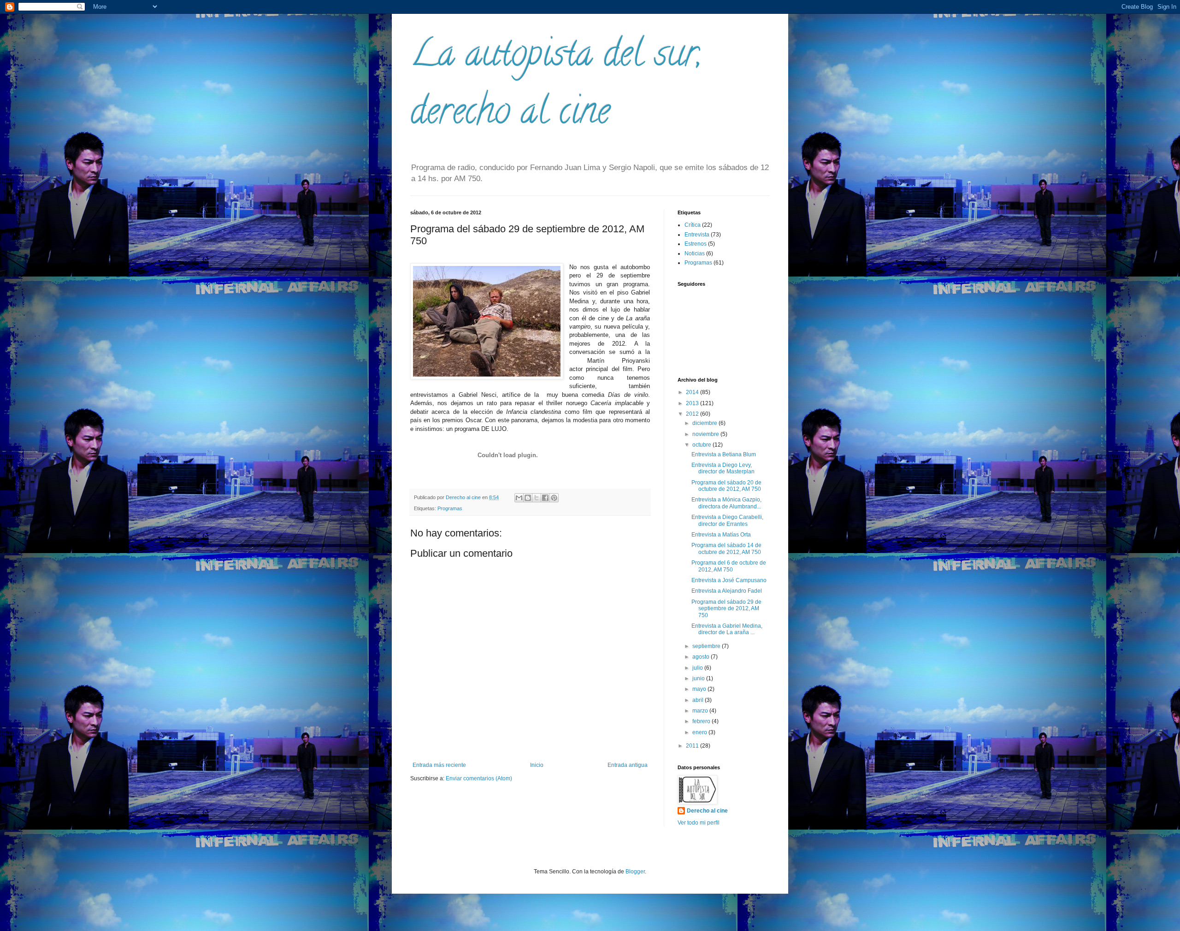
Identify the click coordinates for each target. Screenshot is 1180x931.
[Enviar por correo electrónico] (519, 497)
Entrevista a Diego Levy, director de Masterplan (723, 468)
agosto (701, 657)
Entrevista (696, 234)
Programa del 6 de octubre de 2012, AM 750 (728, 566)
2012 (693, 414)
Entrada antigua (628, 765)
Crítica (692, 225)
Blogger (635, 871)
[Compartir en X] (536, 497)
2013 (693, 403)
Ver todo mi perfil (699, 822)
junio (699, 678)
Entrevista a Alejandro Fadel (726, 591)
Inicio (536, 765)
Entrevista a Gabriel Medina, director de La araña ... (726, 629)
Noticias (694, 253)
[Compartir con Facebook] (545, 497)
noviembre (706, 434)
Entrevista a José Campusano (729, 580)
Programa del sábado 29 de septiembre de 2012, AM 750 (726, 609)
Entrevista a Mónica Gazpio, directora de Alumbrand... (726, 502)
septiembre (707, 646)
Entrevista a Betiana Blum (723, 454)
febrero (702, 721)
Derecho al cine (707, 810)
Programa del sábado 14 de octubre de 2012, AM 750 (726, 548)
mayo (700, 689)
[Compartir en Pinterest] (554, 497)
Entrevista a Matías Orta (721, 534)
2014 (693, 392)
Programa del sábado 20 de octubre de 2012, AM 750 (726, 485)
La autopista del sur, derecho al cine (556, 86)
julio (698, 668)
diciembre (705, 423)
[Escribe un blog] (527, 497)
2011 (693, 745)
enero (700, 732)
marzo (700, 710)
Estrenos (695, 244)
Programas (449, 508)
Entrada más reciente (439, 765)
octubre (702, 445)
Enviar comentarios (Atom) (479, 778)
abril (698, 700)
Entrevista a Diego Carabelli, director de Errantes (727, 520)
